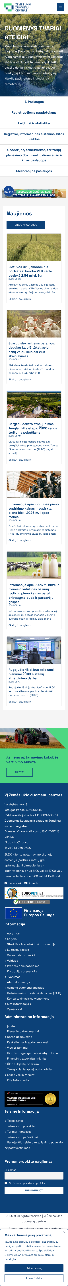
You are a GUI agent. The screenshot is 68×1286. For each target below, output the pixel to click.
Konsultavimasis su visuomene (28, 998)
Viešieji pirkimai (17, 1048)
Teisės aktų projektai (21, 1126)
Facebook (14, 883)
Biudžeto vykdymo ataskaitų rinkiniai (33, 1053)
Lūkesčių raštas (18, 950)
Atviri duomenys (18, 982)
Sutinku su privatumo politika (27, 1183)
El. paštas (10, 1169)
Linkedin (33, 883)
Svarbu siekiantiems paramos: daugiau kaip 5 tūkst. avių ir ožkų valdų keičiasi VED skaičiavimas (32, 349)
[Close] (64, 1232)
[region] (34, 1257)
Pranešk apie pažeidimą (23, 966)
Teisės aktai (15, 1121)
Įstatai (11, 1026)
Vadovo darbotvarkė (21, 955)
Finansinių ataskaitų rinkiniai (26, 1058)
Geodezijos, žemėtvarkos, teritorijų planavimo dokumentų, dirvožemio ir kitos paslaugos (34, 155)
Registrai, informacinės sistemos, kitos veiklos (34, 136)
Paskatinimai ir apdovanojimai (27, 1042)
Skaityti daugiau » (20, 298)
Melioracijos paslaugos (34, 171)
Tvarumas (13, 977)
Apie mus (13, 933)
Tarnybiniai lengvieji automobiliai (29, 1069)
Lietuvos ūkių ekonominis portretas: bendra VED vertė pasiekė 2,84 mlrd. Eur (30, 271)
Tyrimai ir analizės (19, 1132)
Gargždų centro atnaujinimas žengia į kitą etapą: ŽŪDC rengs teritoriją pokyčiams (33, 428)
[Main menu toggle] (60, 7)
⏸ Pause (8, 190)
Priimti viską (34, 1268)
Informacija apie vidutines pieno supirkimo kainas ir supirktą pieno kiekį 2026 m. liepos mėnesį (34, 510)
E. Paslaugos (34, 102)
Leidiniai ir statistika (34, 123)
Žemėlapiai (14, 1009)
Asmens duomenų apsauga (25, 988)
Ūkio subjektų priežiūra (23, 1064)
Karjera (12, 939)
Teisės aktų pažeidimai (22, 1137)
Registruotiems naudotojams (34, 112)
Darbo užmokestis (19, 1037)
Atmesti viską (34, 1278)
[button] (62, 193)
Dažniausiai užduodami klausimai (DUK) (34, 993)
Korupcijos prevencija (22, 971)
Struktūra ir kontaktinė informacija (31, 944)
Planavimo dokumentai (23, 1031)
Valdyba (12, 961)
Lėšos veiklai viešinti (21, 1075)
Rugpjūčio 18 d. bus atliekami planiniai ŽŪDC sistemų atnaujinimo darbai (31, 674)
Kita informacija (18, 1080)
